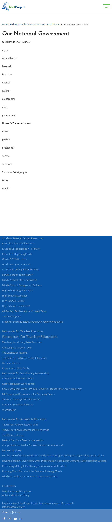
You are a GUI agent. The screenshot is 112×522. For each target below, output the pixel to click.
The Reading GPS (11, 316)
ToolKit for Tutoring (13, 435)
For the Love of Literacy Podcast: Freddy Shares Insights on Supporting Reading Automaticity (53, 455)
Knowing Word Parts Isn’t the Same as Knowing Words (32, 471)
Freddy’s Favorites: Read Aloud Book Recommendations (32, 321)
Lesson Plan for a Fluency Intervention (23, 440)
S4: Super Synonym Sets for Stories (21, 399)
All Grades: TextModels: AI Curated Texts (24, 311)
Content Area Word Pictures (17, 404)
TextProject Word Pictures (48, 24)
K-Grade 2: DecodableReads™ (18, 243)
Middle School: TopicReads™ (17, 274)
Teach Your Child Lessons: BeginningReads (25, 430)
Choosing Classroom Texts (16, 347)
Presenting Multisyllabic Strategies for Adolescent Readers (34, 466)
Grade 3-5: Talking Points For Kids (20, 269)
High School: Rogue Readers (17, 290)
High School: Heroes (13, 301)
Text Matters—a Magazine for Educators (24, 358)
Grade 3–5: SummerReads (16, 264)
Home (5, 24)
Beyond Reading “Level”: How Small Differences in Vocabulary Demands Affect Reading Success (54, 460)
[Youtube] (15, 519)
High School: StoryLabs (14, 295)
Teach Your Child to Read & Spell (20, 424)
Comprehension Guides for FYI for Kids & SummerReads (33, 445)
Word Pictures (26, 24)
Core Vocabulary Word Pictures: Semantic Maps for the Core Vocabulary (42, 389)
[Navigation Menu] (106, 6)
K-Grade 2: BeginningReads (17, 254)
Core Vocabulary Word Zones (18, 383)
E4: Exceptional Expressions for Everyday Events (28, 394)
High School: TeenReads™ (16, 306)
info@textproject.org (13, 507)
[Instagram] (10, 519)
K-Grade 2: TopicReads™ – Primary (21, 248)
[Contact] (21, 519)
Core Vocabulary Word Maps (18, 378)
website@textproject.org (15, 495)
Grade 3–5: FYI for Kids (14, 259)
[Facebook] (4, 519)
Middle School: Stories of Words (19, 280)
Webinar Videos (11, 363)
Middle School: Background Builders (22, 285)
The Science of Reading (14, 352)
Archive (13, 24)
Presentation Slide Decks (15, 368)
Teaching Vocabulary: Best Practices (22, 342)
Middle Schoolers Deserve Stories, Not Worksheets (30, 476)
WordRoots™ (9, 409)
